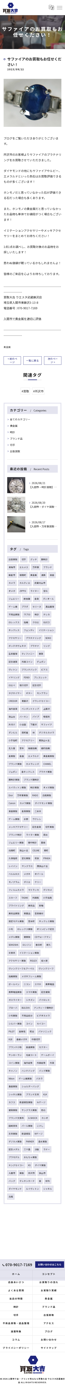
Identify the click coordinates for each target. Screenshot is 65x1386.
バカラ (39, 1078)
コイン (29, 1023)
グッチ (33, 559)
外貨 (52, 1062)
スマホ (38, 984)
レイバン (13, 866)
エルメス (24, 567)
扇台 (45, 834)
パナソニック (44, 1031)
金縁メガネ (21, 1039)
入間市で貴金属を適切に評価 (22, 319)
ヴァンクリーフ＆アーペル (21, 968)
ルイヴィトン (32, 1188)
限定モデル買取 (16, 921)
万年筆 (35, 567)
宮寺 (22, 748)
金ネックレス (27, 771)
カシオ (45, 1118)
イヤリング (14, 677)
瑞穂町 (23, 575)
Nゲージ (39, 1133)
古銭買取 (46, 795)
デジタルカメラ (46, 732)
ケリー (38, 882)
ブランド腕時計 (31, 779)
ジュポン (13, 771)
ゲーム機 (13, 606)
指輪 (26, 622)
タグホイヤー (15, 693)
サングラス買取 (29, 1110)
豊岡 (43, 842)
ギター (29, 693)
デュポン (41, 661)
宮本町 (31, 921)
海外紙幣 (28, 1062)
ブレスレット (40, 677)
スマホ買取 (31, 992)
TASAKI (24, 897)
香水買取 (42, 1141)
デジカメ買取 (15, 1141)
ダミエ (27, 882)
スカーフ (13, 897)
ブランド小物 (15, 1047)
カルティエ (25, 582)
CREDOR (13, 701)
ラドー (46, 1149)
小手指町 (13, 740)
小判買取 (13, 1015)
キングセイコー (16, 1165)
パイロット (44, 999)
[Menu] (59, 7)
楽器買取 (13, 811)
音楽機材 (39, 913)
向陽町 (12, 850)
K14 (45, 1094)
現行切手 (24, 685)
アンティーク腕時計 (43, 1007)
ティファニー (28, 653)
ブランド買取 (15, 763)
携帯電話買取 (15, 992)
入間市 (12, 1173)
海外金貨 (13, 708)
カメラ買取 (25, 803)
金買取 (12, 756)
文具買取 (13, 1133)
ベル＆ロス (14, 874)
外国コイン (27, 661)
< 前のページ (12, 360)
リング (46, 645)
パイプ (35, 716)
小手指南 (47, 897)
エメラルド (33, 756)
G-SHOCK (32, 1118)
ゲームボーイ (47, 1055)
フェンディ (29, 630)
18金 (37, 1149)
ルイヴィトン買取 (17, 787)
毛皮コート (31, 1055)
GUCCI (46, 622)
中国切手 (36, 1039)
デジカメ (47, 889)
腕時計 (44, 559)
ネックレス (14, 630)
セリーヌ (36, 606)
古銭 (11, 1196)
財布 (48, 1180)
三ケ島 (27, 1149)
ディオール (48, 598)
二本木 (38, 811)
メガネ (27, 874)
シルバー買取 (15, 1023)
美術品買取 (14, 913)
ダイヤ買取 (40, 1165)
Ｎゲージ (41, 1102)
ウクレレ (36, 819)
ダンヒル (13, 732)
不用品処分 (27, 1015)
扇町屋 (25, 732)
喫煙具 (46, 716)
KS (29, 1165)
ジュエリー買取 (16, 842)
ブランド (47, 567)
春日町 (39, 944)
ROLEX (33, 960)
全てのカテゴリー (20, 419)
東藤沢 (25, 701)
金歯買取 (30, 1047)
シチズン (30, 999)
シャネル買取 (15, 1094)
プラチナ (34, 645)
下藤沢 (33, 724)
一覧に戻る (32, 360)
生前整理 (13, 653)
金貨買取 (26, 811)
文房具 (12, 952)
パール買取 (27, 1125)
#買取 (25, 391)
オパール (39, 874)
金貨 (36, 598)
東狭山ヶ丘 (44, 740)
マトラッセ (33, 889)
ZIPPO (23, 590)
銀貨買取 (13, 1110)
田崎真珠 (13, 1125)
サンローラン (15, 1055)
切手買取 (49, 826)
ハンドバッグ (28, 1070)
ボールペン (14, 984)
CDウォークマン (43, 936)
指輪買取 (13, 976)
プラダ (25, 606)
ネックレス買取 (46, 921)
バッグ (12, 1180)
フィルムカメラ (16, 889)
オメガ (12, 590)
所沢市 (31, 1173)
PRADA (46, 858)
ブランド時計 (15, 834)
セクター (43, 1047)
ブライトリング (16, 905)
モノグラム (14, 882)
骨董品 (27, 913)
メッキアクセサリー (18, 826)
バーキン (24, 716)
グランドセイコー (41, 701)
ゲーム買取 (14, 819)
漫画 (43, 575)
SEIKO (48, 638)
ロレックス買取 (24, 929)
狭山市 (42, 1173)
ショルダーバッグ (30, 1086)
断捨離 (27, 598)
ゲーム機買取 (25, 1078)
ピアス (44, 669)
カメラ (12, 582)
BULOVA (26, 1007)
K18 (10, 1039)
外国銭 (35, 897)
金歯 (22, 756)
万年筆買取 (22, 795)
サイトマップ (49, 1347)
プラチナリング (33, 638)
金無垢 (22, 1031)
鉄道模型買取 (26, 1102)
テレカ (46, 614)
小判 (11, 929)
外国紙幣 (41, 1062)
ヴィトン (13, 669)
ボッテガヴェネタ (17, 645)
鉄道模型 (26, 1133)
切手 (12, 445)
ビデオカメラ (43, 1015)
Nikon (11, 1078)
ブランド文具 (32, 1094)
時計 (12, 432)
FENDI (27, 677)
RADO (35, 795)
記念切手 (36, 685)
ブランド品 (16, 438)
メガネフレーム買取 (31, 976)
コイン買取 (14, 1062)
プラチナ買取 (45, 771)
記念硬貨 (13, 661)
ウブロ (27, 614)
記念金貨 (36, 826)
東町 (46, 850)
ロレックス (14, 622)
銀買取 (27, 936)
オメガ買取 (48, 787)
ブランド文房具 (16, 1118)
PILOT (12, 1031)
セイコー (41, 1023)
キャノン (13, 1070)
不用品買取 (14, 614)
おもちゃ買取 (30, 1157)
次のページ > (53, 360)
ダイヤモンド (15, 1188)
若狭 (37, 858)
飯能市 (12, 575)
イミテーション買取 (29, 952)
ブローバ (13, 1007)
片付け (12, 724)
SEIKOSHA (13, 944)
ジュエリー (14, 598)
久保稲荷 (13, 858)
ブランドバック (29, 669)
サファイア (46, 724)
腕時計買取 (14, 779)
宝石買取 (26, 858)
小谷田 (23, 724)
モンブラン (42, 693)
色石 (43, 1110)
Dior (11, 795)
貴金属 (7, 347)
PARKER (30, 1141)
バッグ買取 (44, 1070)
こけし (40, 1125)
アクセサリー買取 (17, 960)
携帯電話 (50, 984)
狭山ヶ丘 (24, 850)
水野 (26, 819)
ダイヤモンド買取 (43, 803)
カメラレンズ (32, 763)
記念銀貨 (45, 992)
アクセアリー (28, 740)
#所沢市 (38, 391)
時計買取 (34, 787)
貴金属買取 (48, 756)
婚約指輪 (45, 748)
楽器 (52, 575)
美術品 (31, 905)
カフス (12, 1102)
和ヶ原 (44, 960)
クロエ (35, 622)
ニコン (27, 984)
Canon (12, 803)
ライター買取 (32, 834)
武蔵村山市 (39, 582)
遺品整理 (50, 606)
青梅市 (12, 567)
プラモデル (14, 1157)
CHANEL (47, 763)
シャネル (47, 1188)
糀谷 (32, 1031)
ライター (34, 590)
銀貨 (41, 653)
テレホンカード (27, 1180)
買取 (22, 1173)
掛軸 (41, 905)
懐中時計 (32, 842)
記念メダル (14, 1149)
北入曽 (12, 748)
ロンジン (27, 944)
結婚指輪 (32, 748)
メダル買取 (14, 936)
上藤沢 (46, 708)
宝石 (45, 590)
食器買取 (13, 1086)
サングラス (27, 866)
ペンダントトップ (30, 708)
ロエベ (12, 685)
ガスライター (15, 999)
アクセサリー (15, 638)
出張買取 (15, 451)
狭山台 (12, 716)
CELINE (36, 850)
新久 (48, 944)
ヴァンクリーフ (46, 968)
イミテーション (46, 630)
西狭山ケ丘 (42, 866)
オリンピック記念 (45, 929)
